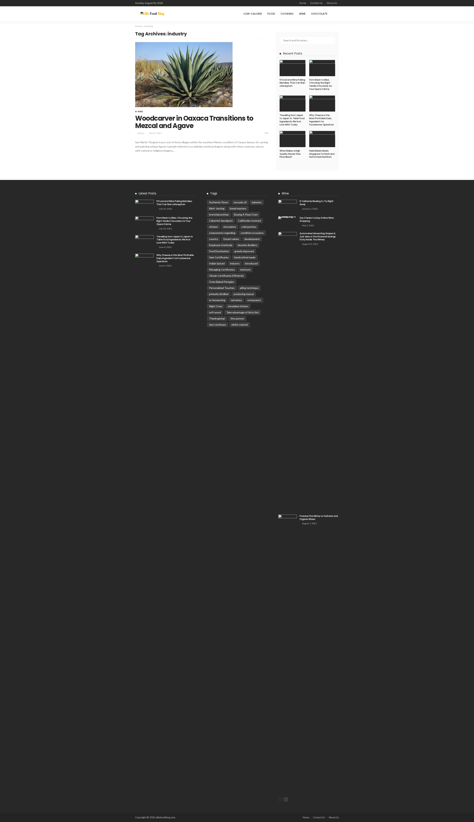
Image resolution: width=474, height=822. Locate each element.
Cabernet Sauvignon (221, 220)
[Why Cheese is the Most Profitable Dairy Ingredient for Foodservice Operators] (322, 103)
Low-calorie (252, 14)
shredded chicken (238, 306)
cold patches (248, 226)
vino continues (217, 324)
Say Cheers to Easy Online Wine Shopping (317, 219)
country (213, 239)
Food (271, 14)
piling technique (249, 287)
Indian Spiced (217, 263)
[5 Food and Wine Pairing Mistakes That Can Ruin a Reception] (293, 68)
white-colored (239, 324)
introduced (251, 263)
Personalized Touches (222, 287)
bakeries (257, 202)
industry (235, 263)
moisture (245, 269)
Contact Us (316, 3)
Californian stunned (249, 220)
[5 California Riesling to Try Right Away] (287, 206)
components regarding (222, 232)
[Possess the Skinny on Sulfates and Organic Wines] (287, 654)
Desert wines (231, 239)
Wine (302, 14)
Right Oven (215, 306)
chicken (213, 226)
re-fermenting (217, 300)
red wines (236, 300)
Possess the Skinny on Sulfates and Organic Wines (319, 517)
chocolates (229, 226)
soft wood (215, 312)
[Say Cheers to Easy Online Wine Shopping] (287, 217)
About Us (332, 3)
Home (302, 3)
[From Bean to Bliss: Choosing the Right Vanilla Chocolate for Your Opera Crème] (322, 68)
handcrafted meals (245, 257)
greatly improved (244, 251)
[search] (336, 13)
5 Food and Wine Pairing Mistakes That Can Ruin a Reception (292, 83)
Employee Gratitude (220, 245)
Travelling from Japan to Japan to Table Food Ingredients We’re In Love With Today (292, 120)
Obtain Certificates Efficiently (226, 275)
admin (141, 133)
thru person (237, 318)
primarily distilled (218, 294)
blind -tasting (216, 208)
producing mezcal (244, 294)
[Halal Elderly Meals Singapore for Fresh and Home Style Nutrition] (322, 139)
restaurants (254, 300)
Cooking (287, 14)
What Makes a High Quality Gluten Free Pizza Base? (290, 154)
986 (266, 133)
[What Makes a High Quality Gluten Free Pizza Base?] (293, 139)
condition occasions (252, 232)
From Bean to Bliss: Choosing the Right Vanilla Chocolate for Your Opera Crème (320, 84)
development (252, 239)
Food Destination (219, 251)
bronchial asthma (219, 214)
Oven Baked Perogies (221, 281)
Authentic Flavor (218, 202)
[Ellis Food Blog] (151, 13)
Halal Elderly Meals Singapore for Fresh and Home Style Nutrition (322, 154)
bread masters (238, 208)
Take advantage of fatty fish (242, 312)
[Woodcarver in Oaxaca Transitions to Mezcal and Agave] (184, 74)
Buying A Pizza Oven (246, 214)
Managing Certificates (222, 269)
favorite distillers (247, 245)
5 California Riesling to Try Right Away (316, 203)
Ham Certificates (219, 257)
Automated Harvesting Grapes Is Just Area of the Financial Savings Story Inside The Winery (318, 236)
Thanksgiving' (217, 318)
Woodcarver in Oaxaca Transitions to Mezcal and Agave (194, 122)
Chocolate (319, 14)
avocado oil (240, 202)
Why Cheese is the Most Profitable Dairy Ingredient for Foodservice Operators (321, 120)
